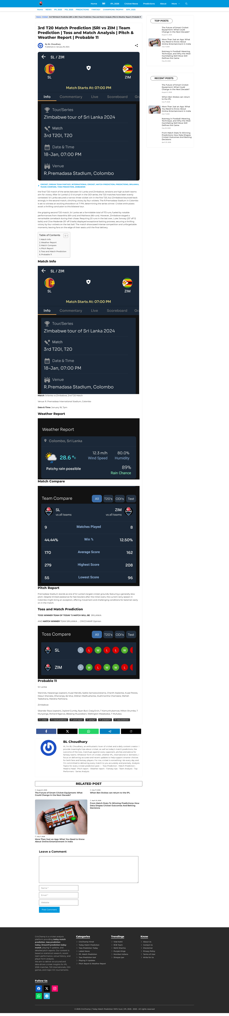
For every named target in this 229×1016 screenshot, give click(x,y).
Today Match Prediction (89, 945)
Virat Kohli (118, 942)
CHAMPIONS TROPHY (113, 9)
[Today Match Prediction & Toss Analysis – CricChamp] (41, 3)
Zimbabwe (80, 187)
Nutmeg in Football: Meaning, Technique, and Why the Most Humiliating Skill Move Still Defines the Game (176, 54)
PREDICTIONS (82, 9)
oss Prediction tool (88, 957)
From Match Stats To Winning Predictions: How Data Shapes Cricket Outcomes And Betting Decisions (114, 805)
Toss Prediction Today (88, 948)
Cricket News (131, 3)
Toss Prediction (65, 187)
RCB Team (118, 945)
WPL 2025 (130, 9)
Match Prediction (105, 184)
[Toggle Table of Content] (64, 235)
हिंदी (103, 3)
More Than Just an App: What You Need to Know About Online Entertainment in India (60, 840)
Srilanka (134, 184)
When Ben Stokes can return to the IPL (110, 792)
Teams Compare (48, 187)
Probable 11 (46, 254)
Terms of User (149, 954)
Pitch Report (47, 248)
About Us (147, 942)
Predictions (149, 3)
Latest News (84, 951)
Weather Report (49, 242)
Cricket (45, 17)
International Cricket (83, 184)
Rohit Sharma (120, 948)
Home (94, 3)
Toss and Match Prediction (53, 251)
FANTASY (96, 9)
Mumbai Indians (121, 954)
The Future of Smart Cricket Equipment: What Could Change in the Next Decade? (59, 793)
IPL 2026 (114, 3)
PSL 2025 (69, 9)
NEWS (49, 9)
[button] (186, 3)
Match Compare (48, 245)
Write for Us (148, 957)
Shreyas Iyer (119, 957)
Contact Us (148, 945)
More (174, 3)
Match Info (46, 239)
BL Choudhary (54, 44)
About (163, 3)
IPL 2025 (58, 9)
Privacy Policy (149, 951)
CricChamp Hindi (86, 942)
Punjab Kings (119, 951)
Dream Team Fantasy (60, 184)
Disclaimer (148, 948)
